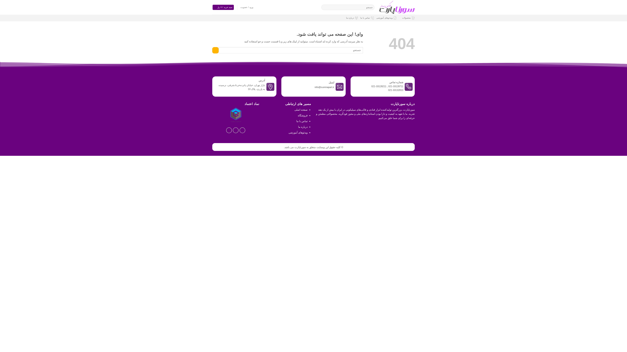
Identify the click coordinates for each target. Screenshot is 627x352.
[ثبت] (324, 7)
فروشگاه (303, 115)
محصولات (406, 18)
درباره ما (350, 18)
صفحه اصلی (301, 109)
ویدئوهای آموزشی (384, 18)
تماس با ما (365, 18)
